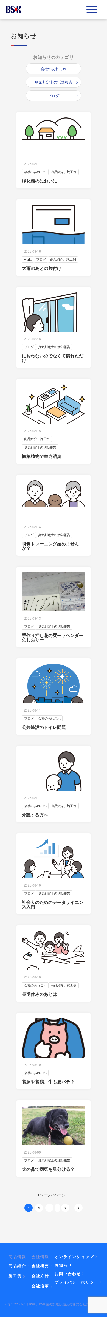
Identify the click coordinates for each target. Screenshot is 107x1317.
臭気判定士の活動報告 (53, 82)
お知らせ (63, 1265)
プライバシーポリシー (76, 1282)
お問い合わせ (68, 1273)
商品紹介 (17, 1266)
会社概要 (40, 1266)
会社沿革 (40, 1286)
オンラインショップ (74, 1256)
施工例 (15, 1276)
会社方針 (40, 1276)
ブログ (53, 95)
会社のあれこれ (53, 68)
